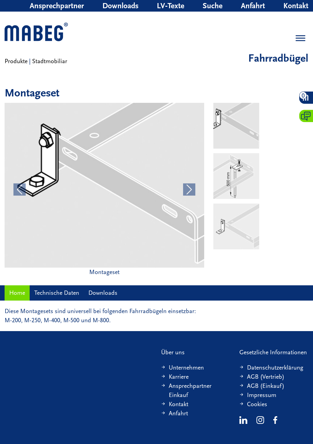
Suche (213, 5)
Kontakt (295, 5)
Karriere (179, 376)
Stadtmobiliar (49, 61)
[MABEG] (36, 32)
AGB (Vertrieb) (265, 376)
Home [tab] (17, 292)
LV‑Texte (170, 5)
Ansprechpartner (57, 5)
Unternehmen (186, 367)
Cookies (257, 404)
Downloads (120, 5)
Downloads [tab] (102, 292)
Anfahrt (253, 5)
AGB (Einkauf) (265, 385)
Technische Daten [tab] (56, 292)
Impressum (261, 395)
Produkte (16, 61)
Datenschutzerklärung (275, 367)
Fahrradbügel (278, 58)
